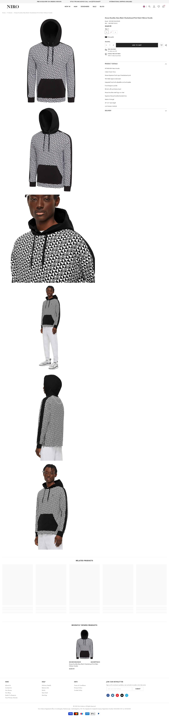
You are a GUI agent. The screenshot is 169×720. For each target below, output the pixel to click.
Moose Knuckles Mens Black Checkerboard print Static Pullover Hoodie (83, 665)
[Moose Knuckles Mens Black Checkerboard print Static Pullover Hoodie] (84, 644)
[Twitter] (126, 695)
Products (9, 13)
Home (3, 13)
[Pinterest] (117, 695)
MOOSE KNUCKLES (114, 21)
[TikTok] (122, 695)
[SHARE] (165, 45)
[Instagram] (112, 695)
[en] (144, 6)
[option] (84, 650)
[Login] (154, 6)
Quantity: (107, 41)
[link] (161, 45)
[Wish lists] (159, 6)
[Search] (149, 6)
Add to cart (137, 45)
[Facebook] (108, 695)
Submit (138, 689)
